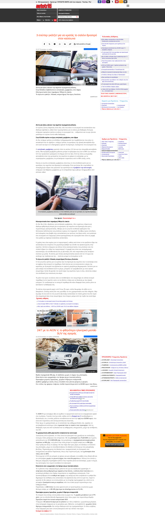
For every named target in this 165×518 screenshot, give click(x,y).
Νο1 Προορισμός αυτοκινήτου (114, 380)
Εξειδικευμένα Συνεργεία (108, 152)
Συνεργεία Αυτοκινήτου (108, 103)
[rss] (121, 1)
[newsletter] (125, 1)
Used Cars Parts (122, 154)
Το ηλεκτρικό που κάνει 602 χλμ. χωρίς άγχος (114, 84)
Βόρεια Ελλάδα (106, 149)
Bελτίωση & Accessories (108, 107)
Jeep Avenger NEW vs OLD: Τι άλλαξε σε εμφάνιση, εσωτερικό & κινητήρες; (58, 304)
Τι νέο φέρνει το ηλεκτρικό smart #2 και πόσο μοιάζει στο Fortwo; (55, 301)
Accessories (121, 145)
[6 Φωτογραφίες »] (66, 355)
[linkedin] (108, 1)
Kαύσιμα (104, 143)
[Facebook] (44, 44)
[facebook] (100, 1)
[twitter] (112, 1)
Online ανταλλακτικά (114, 378)
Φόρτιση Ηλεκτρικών (107, 147)
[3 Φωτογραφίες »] (66, 68)
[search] (77, 17)
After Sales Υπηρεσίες (108, 141)
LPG (119, 158)
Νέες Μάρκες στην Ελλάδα (43, 16)
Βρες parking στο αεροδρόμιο (110, 77)
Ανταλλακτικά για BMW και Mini (114, 365)
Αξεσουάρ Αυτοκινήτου (112, 360)
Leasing (120, 147)
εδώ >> (111, 109)
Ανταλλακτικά (121, 105)
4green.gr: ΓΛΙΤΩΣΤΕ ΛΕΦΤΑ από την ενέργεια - (55, 2)
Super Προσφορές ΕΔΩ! (114, 372)
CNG (123, 158)
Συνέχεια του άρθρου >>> (44, 511)
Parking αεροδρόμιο (84, 2)
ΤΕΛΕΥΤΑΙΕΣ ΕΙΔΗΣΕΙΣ (108, 93)
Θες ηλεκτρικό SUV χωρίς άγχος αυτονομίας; (81, 403)
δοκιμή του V (76, 416)
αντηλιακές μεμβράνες (45, 149)
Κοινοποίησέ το (64, 218)
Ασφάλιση (121, 141)
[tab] (108, 94)
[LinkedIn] (65, 44)
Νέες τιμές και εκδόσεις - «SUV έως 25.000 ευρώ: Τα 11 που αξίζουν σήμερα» (58, 306)
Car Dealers (120, 107)
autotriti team (93, 96)
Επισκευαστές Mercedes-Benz (77, 410)
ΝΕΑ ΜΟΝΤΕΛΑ (105, 96)
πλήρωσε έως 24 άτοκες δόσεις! (115, 367)
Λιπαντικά (121, 152)
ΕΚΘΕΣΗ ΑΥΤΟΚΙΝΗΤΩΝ (65, 10)
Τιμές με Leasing (41, 13)
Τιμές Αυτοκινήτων (41, 10)
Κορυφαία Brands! (114, 375)
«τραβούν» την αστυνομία (82, 167)
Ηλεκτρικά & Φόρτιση (64, 13)
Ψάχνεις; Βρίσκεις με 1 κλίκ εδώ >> (111, 159)
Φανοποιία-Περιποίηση (108, 156)
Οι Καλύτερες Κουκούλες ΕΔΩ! (114, 362)
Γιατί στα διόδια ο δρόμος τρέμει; (110, 86)
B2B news (121, 149)
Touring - (74, 2)
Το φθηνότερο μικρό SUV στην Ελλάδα (79, 401)
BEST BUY (114, 96)
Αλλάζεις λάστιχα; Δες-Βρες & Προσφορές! (113, 74)
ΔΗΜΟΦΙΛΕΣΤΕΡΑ (120, 93)
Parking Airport (122, 143)
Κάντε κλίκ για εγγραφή (114, 445)
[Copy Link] (70, 44)
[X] (49, 44)
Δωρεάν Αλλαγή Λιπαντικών (113, 370)
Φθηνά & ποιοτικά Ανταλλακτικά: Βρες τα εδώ (114, 72)
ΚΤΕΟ (120, 156)
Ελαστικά (104, 105)
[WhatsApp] (60, 44)
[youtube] (117, 1)
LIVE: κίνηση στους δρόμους (66, 20)
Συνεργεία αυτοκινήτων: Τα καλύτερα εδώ (113, 69)
